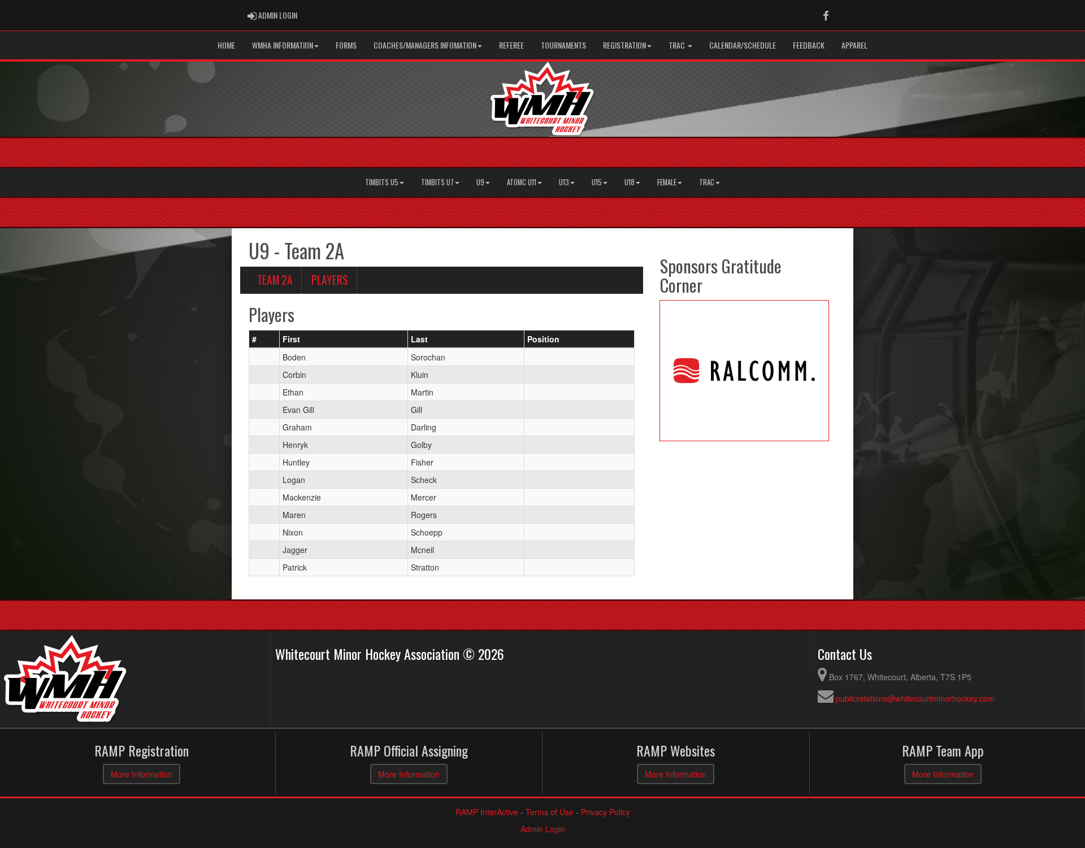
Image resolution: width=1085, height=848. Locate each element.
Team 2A (275, 280)
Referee (511, 45)
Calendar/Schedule (742, 45)
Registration (624, 45)
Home (226, 45)
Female (666, 182)
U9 (480, 182)
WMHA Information (282, 45)
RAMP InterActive (486, 811)
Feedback (808, 45)
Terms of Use (550, 811)
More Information (141, 774)
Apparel (854, 45)
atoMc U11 (521, 182)
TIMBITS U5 (381, 182)
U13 (564, 182)
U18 (629, 182)
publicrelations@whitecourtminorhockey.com (915, 698)
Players (329, 280)
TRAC (678, 45)
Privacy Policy (605, 811)
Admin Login (542, 828)
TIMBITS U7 (437, 182)
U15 (597, 182)
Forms (346, 45)
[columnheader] (264, 339)
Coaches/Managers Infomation (425, 45)
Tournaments (563, 45)
